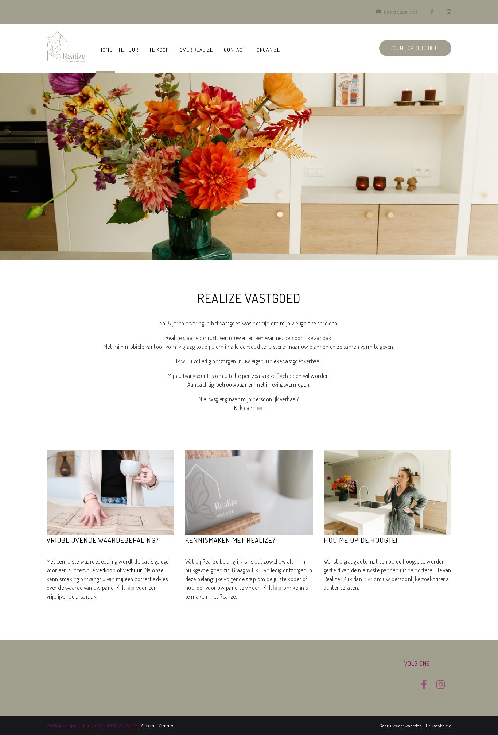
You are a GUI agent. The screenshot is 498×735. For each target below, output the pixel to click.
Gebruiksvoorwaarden (401, 725)
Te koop (159, 49)
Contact (235, 49)
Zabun (147, 725)
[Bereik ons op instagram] (441, 687)
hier (258, 407)
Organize (268, 49)
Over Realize (196, 49)
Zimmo (166, 725)
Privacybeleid (438, 725)
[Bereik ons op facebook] (424, 687)
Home (105, 49)
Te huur (128, 49)
